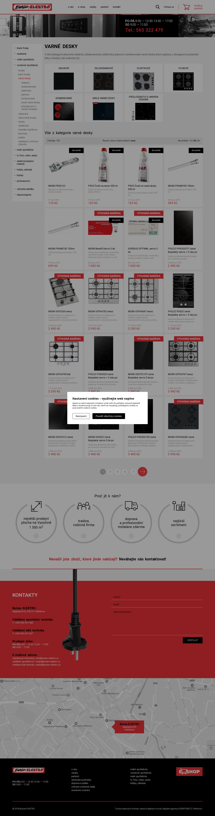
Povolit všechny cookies (109, 416)
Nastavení (81, 416)
